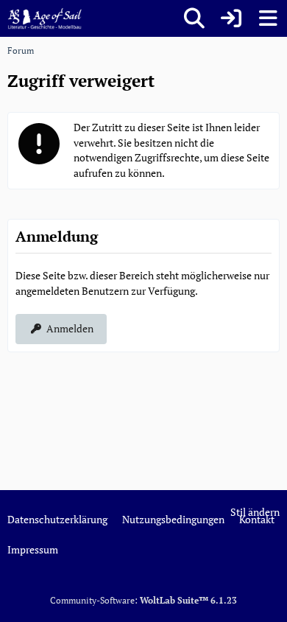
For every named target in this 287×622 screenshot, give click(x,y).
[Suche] (194, 18)
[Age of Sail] (44, 18)
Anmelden (69, 328)
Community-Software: (143, 600)
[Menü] (268, 18)
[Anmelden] (231, 18)
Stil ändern (255, 512)
